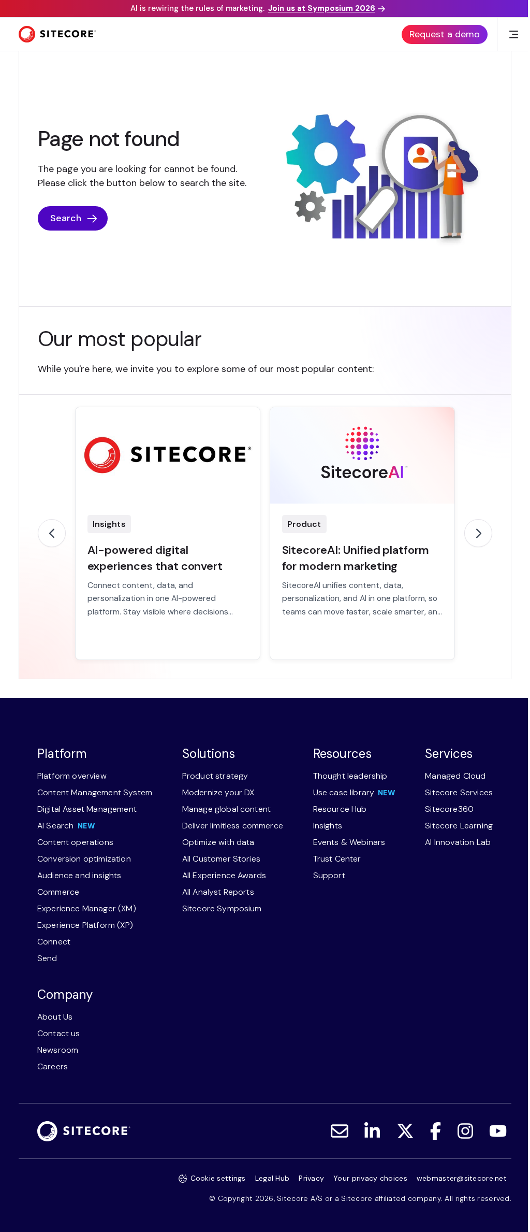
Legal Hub (272, 1178)
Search (65, 218)
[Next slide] (478, 533)
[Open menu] (513, 34)
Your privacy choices (370, 1178)
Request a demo (444, 34)
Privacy (311, 1178)
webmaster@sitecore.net (462, 1178)
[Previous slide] (52, 533)
